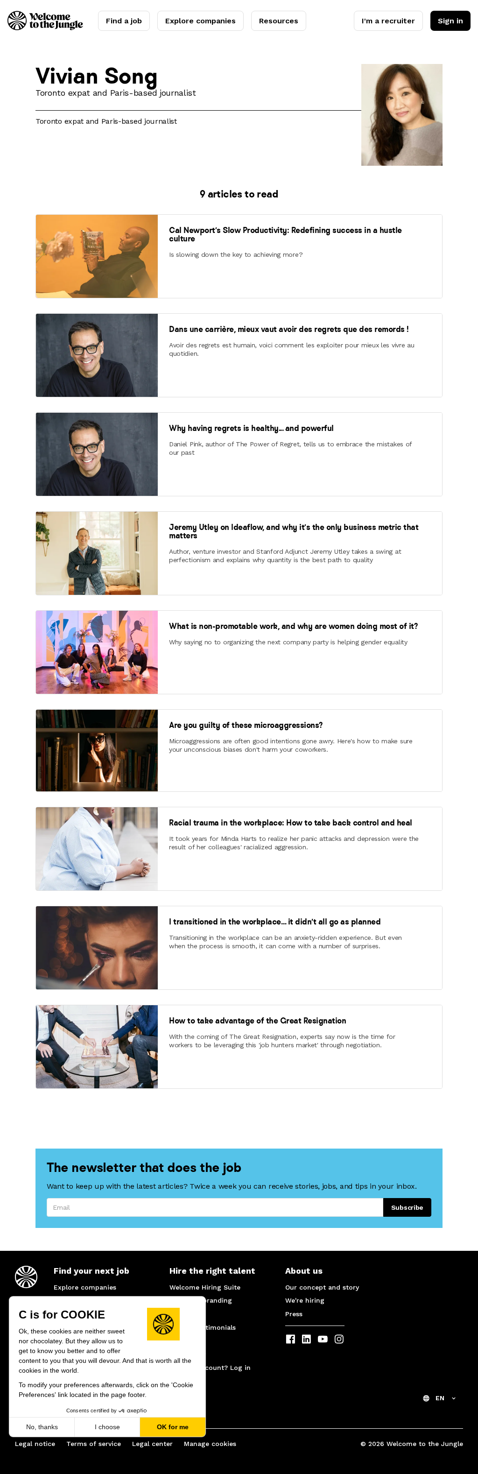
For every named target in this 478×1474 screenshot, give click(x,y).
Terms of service (93, 1443)
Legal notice (35, 1443)
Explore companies (200, 20)
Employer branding (200, 1300)
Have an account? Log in (210, 1367)
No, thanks (42, 1427)
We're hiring (304, 1300)
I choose (107, 1427)
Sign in (450, 20)
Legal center (152, 1443)
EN (440, 1398)
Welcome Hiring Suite (204, 1287)
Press (293, 1314)
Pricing (180, 1314)
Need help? (187, 1354)
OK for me (173, 1427)
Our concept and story (322, 1287)
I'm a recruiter (388, 20)
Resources (278, 20)
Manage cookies (210, 1443)
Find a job (124, 20)
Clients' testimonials (202, 1327)
